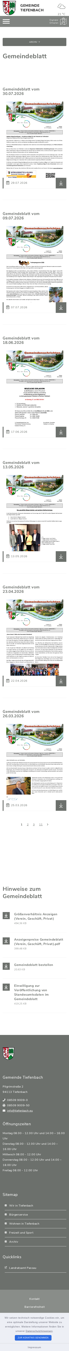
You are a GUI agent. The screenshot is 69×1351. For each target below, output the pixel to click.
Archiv (33, 42)
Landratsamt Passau (22, 1268)
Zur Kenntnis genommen (33, 1337)
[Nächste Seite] (47, 824)
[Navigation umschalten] (6, 21)
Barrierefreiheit (34, 1307)
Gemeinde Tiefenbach (32, 8)
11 (41, 825)
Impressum (34, 1347)
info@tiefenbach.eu (20, 1111)
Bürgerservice (18, 1215)
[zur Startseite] (9, 8)
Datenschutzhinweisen (39, 1331)
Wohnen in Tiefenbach (24, 1224)
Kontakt (34, 1299)
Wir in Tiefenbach (21, 1206)
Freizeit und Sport (21, 1233)
